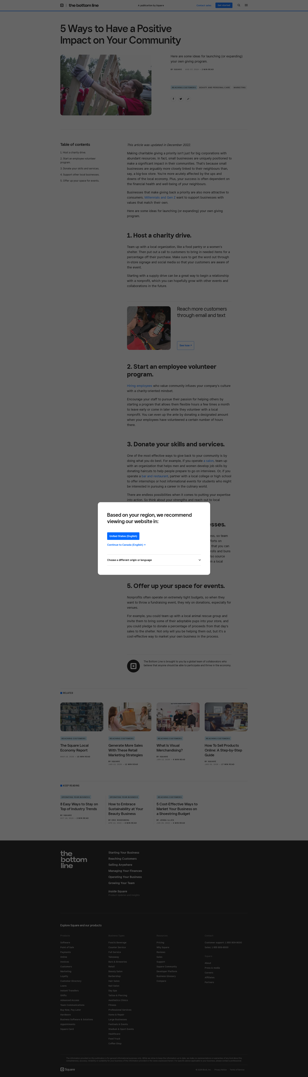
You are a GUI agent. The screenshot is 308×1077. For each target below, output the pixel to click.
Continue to (126, 544)
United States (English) (123, 536)
